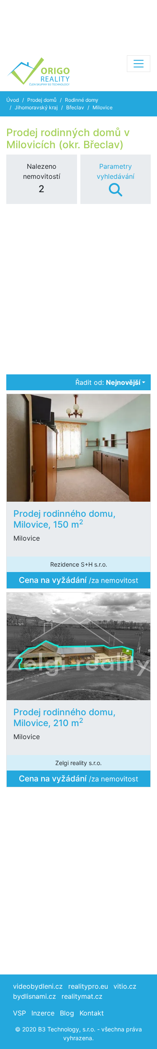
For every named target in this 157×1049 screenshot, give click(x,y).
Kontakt (92, 1013)
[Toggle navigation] (138, 63)
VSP (19, 1013)
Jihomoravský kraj (36, 107)
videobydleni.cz (38, 986)
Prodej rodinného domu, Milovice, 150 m (64, 518)
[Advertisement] (78, 25)
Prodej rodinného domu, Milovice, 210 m (64, 717)
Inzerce (42, 1013)
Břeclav (75, 107)
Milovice (103, 107)
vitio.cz (124, 986)
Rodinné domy (81, 100)
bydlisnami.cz (34, 996)
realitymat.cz (82, 996)
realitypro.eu (88, 986)
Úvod (12, 100)
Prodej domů (42, 100)
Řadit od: (107, 382)
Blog (67, 1013)
